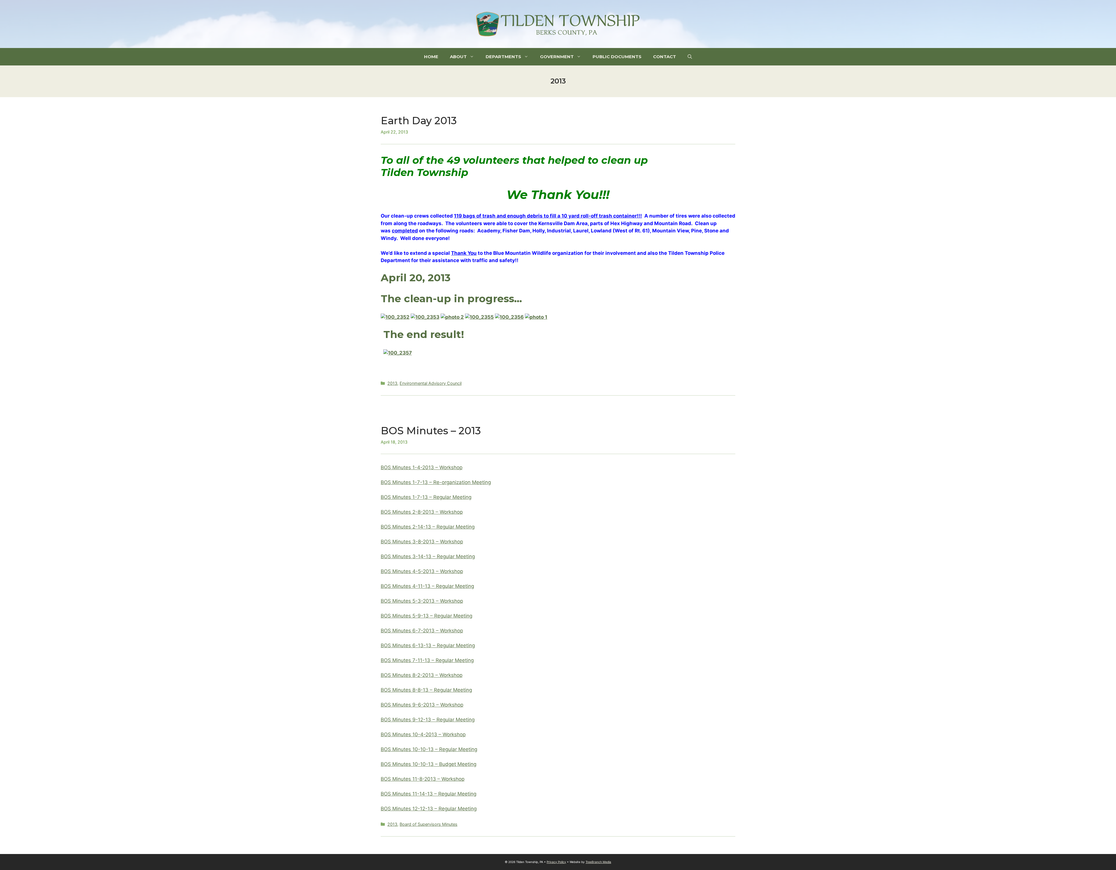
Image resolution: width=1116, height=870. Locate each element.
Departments (503, 56)
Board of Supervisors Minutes (428, 824)
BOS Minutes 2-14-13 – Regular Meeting (428, 527)
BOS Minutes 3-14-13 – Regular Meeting (428, 556)
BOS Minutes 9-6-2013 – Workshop (422, 705)
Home (431, 56)
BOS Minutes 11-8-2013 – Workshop (422, 779)
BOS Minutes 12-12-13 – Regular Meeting (429, 809)
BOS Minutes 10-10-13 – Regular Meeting (429, 749)
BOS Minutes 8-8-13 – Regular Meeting (426, 690)
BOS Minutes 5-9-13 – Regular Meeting (426, 616)
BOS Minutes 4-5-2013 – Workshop (422, 571)
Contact (664, 56)
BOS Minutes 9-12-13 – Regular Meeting (428, 720)
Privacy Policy (556, 862)
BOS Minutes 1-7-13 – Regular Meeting (426, 497)
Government (557, 56)
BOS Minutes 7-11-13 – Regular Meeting (427, 660)
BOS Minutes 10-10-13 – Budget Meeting (428, 764)
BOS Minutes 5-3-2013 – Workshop (422, 601)
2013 (392, 383)
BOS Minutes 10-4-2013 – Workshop (423, 734)
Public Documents (617, 56)
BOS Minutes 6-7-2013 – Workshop (422, 631)
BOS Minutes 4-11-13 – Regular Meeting (427, 586)
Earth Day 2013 (419, 120)
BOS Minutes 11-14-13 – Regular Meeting (428, 794)
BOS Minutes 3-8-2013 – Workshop (422, 542)
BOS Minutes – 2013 (431, 430)
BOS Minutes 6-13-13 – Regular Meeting (428, 645)
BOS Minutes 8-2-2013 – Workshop (421, 675)
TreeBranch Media (598, 862)
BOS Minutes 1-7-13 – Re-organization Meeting (436, 482)
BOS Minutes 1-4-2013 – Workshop (421, 467)
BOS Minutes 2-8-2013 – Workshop (422, 512)
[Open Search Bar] (690, 56)
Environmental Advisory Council (431, 383)
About (458, 56)
